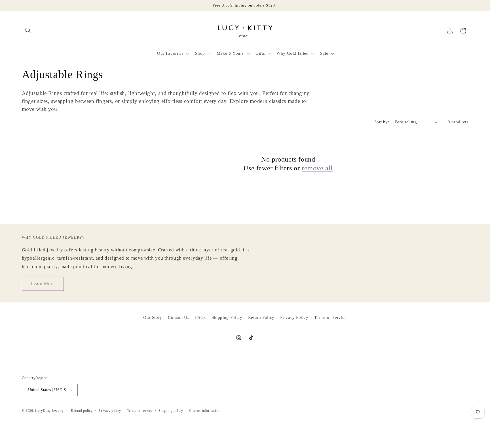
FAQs (200, 317)
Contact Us (178, 317)
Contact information (204, 410)
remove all (317, 168)
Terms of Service (330, 317)
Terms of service (140, 410)
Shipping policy (171, 410)
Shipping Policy (227, 317)
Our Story (152, 317)
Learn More (43, 283)
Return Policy (261, 317)
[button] (28, 30)
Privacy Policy (294, 317)
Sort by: (381, 122)
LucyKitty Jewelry (49, 410)
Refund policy (82, 410)
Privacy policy (110, 410)
